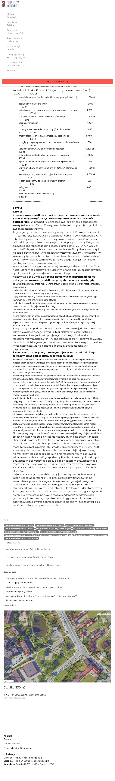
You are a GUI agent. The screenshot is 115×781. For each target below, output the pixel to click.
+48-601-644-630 (12, 743)
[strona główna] (10, 4)
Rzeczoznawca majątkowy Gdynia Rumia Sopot (29, 556)
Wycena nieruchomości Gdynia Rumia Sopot (28, 549)
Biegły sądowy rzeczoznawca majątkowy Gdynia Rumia (33, 564)
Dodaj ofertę (59, 81)
